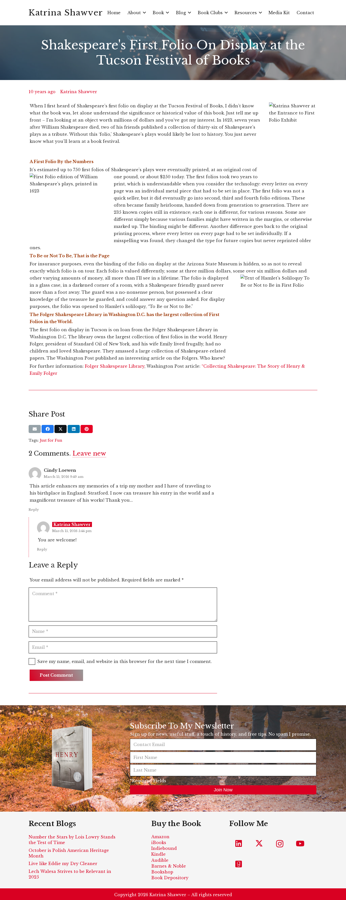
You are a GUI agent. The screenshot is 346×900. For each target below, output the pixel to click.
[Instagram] (279, 843)
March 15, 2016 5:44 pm (71, 531)
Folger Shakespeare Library (114, 366)
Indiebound (164, 848)
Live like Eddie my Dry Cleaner (63, 863)
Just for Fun (51, 440)
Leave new (89, 453)
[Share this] (48, 429)
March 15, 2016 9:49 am (63, 477)
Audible (159, 860)
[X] (259, 843)
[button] (144, 12)
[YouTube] (300, 843)
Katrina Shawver (78, 91)
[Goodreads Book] (238, 864)
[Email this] (35, 429)
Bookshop (162, 871)
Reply (34, 510)
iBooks (158, 842)
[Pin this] (87, 429)
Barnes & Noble (168, 866)
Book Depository (169, 877)
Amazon (160, 836)
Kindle (158, 854)
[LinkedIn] (238, 843)
